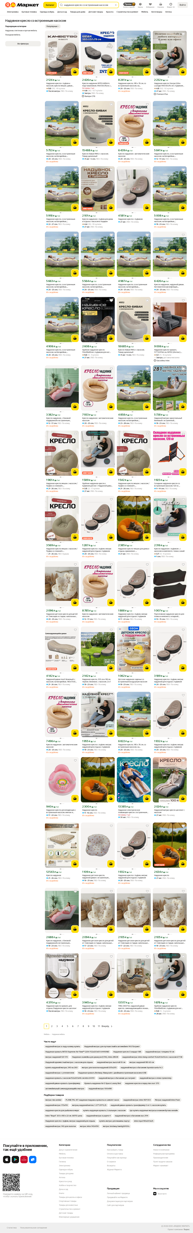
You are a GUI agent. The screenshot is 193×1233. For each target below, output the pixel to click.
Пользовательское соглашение (33, 1228)
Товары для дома (66, 1173)
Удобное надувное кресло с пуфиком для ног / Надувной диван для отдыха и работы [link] (97, 484)
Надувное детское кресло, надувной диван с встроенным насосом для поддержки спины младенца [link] (95, 876)
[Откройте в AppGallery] (24, 1163)
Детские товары (66, 1213)
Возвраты (111, 1166)
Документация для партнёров (120, 1201)
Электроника (64, 1166)
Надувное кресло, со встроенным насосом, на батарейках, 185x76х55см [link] (60, 155)
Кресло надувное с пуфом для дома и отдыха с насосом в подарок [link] (97, 220)
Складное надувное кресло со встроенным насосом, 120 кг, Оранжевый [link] (167, 484)
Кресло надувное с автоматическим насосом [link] (133, 155)
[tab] (12, 12)
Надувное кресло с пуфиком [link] (130, 219)
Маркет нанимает (160, 1166)
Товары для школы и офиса (70, 1197)
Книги (61, 1193)
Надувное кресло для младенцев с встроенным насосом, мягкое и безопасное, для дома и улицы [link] (61, 811)
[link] (63, 1046)
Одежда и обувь (66, 1169)
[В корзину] (75, 72)
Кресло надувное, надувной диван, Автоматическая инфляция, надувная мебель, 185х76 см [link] (169, 285)
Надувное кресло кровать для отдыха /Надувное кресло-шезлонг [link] (61, 1007)
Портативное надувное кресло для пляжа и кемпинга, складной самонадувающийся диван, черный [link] (169, 615)
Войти (183, 5)
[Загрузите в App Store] (6, 1163)
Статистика (12, 1228)
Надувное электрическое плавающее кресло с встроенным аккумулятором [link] (132, 811)
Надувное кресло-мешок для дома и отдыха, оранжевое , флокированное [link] (133, 550)
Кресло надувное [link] (53, 875)
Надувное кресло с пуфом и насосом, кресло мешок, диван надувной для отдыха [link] (59, 84)
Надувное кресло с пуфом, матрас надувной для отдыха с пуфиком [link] (96, 550)
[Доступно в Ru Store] (32, 1163)
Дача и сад (63, 1189)
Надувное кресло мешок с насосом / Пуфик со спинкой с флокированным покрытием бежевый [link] (61, 484)
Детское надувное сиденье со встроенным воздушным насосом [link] (132, 680)
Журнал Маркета (114, 1169)
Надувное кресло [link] (89, 810)
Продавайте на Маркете (117, 1197)
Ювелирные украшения (69, 1217)
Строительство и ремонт (69, 1209)
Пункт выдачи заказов (162, 1162)
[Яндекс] (186, 1229)
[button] (53, 26)
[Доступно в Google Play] (15, 1163)
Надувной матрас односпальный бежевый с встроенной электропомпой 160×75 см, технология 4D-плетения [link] (168, 419)
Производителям (160, 1158)
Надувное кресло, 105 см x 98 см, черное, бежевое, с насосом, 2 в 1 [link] (96, 680)
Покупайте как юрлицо (117, 1158)
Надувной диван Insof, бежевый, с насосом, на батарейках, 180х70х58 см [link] (61, 680)
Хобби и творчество (67, 1185)
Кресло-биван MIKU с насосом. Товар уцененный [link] (95, 155)
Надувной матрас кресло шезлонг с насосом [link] (169, 811)
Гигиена (62, 1162)
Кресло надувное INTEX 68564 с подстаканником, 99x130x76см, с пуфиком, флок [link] (96, 84)
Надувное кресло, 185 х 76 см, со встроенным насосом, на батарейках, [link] (132, 84)
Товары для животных (68, 1205)
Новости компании (161, 1150)
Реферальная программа (163, 1154)
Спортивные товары (67, 1201)
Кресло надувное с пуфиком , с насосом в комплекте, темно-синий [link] (169, 550)
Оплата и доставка (115, 1154)
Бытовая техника (66, 1158)
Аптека (62, 1177)
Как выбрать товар (115, 1150)
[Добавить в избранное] (75, 34)
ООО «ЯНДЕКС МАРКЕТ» (179, 1226)
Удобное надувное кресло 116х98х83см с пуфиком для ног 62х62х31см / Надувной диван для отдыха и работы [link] (97, 351)
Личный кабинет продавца (118, 1193)
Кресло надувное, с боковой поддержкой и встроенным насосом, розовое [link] (58, 419)
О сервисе (111, 1162)
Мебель (62, 1154)
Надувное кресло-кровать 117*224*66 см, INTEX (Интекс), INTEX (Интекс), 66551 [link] (167, 351)
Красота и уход (65, 1181)
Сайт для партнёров (115, 1205)
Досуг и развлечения (68, 1150)
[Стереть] (116, 5)
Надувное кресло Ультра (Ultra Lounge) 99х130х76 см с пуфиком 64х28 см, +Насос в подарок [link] (168, 84)
